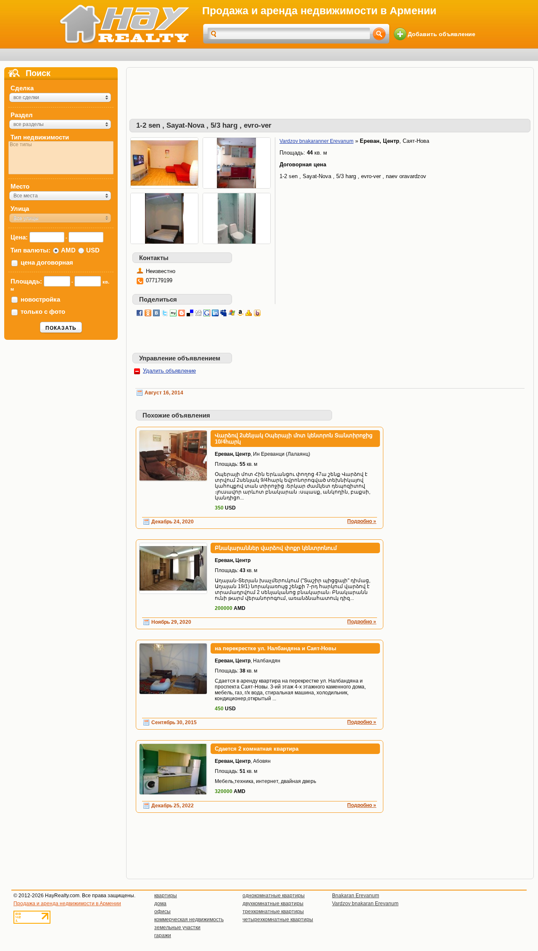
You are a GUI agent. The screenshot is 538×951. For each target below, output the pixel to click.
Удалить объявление (169, 371)
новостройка (40, 299)
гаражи (162, 935)
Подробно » (361, 521)
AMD (68, 250)
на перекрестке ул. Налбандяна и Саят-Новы (275, 648)
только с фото (43, 311)
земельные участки (177, 927)
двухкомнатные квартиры (273, 903)
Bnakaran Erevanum (355, 895)
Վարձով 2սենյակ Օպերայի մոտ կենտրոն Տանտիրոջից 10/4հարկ (293, 438)
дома (160, 903)
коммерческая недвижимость (189, 919)
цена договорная (47, 262)
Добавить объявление (441, 34)
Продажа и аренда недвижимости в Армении (67, 903)
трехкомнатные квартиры (273, 911)
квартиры (165, 895)
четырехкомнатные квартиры (278, 919)
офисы (162, 911)
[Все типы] (61, 145)
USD (93, 250)
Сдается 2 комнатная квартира (256, 749)
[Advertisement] (330, 89)
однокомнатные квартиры (274, 895)
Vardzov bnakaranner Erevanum (316, 141)
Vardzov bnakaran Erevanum (365, 903)
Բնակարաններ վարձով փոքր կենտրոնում (276, 548)
